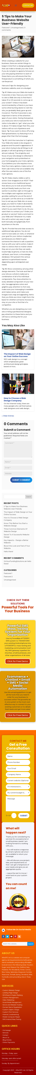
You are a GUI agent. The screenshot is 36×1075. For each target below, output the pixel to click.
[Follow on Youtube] (11, 936)
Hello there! (8, 551)
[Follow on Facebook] (3, 936)
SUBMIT (23, 815)
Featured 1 (6, 28)
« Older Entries (8, 416)
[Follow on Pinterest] (15, 936)
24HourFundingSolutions (14, 561)
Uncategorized (17, 28)
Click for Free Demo (17, 661)
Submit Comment (21, 480)
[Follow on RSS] (19, 936)
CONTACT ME (28, 5)
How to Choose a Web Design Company (15, 399)
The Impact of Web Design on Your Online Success (17, 355)
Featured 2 (8, 577)
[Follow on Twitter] (7, 936)
